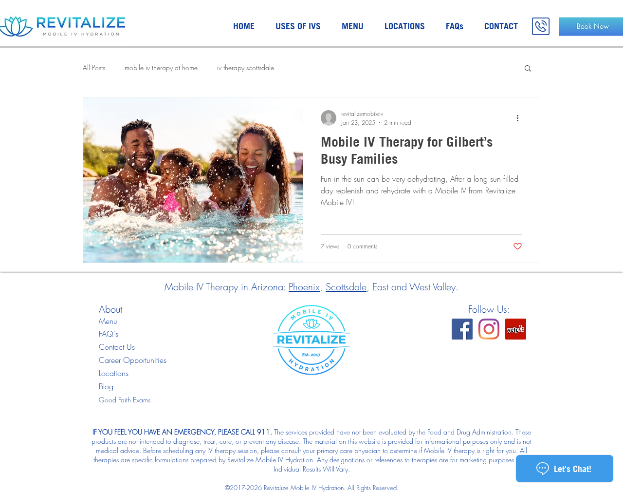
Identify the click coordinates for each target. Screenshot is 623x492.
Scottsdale (346, 286)
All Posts (94, 67)
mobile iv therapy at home (161, 67)
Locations (113, 373)
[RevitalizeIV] (462, 329)
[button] (527, 69)
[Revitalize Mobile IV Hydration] (515, 329)
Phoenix (304, 286)
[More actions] (521, 118)
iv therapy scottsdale (245, 67)
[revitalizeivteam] (488, 329)
